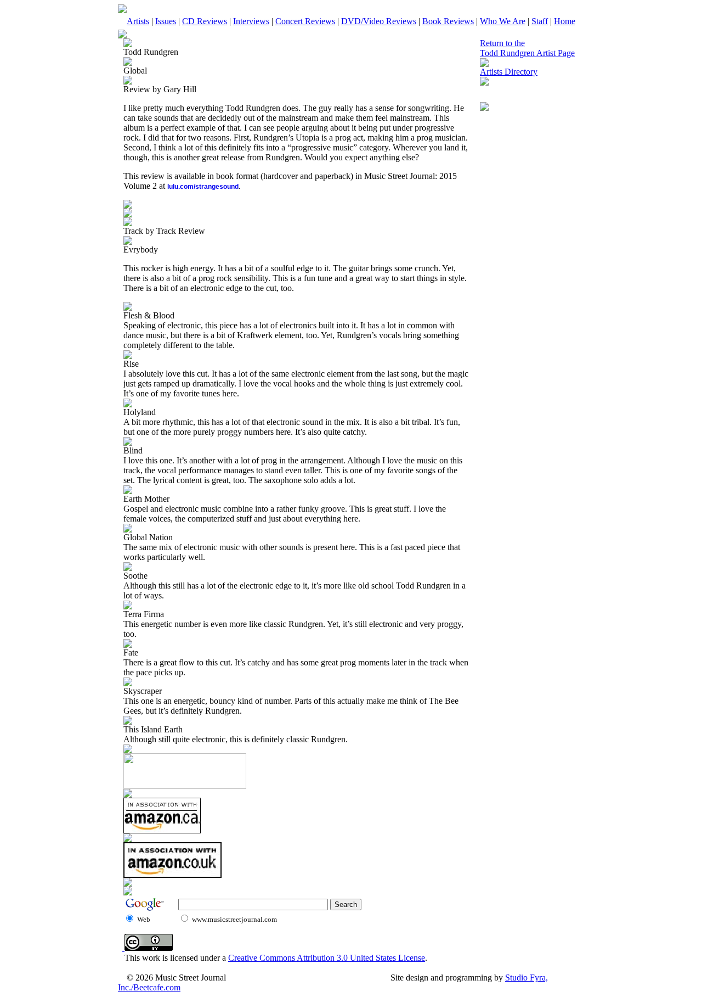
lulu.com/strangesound (203, 187)
